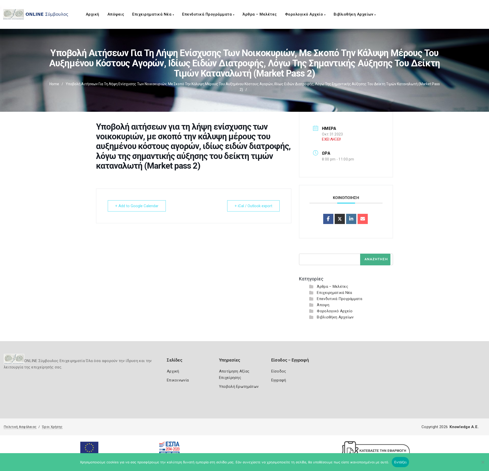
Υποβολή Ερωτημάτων (239, 386)
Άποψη (323, 305)
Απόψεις (115, 14)
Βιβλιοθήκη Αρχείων (354, 14)
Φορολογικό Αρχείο (304, 14)
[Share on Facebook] (328, 219)
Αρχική (92, 14)
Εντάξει (400, 462)
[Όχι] (482, 465)
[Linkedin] (351, 219)
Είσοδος (278, 371)
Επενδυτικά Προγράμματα (207, 14)
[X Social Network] (340, 219)
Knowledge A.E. (464, 427)
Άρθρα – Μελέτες (259, 14)
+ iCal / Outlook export (253, 206)
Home (54, 84)
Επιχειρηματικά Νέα (152, 14)
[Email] (363, 219)
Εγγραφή (278, 380)
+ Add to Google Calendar (136, 206)
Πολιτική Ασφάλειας (20, 427)
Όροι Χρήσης (52, 427)
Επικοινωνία (178, 380)
